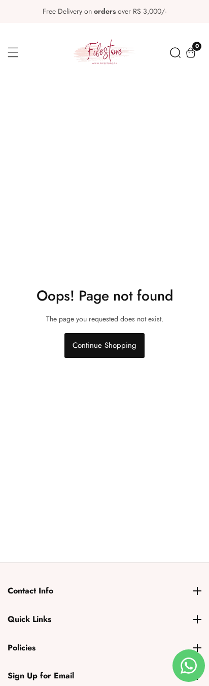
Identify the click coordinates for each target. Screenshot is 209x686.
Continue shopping (104, 345)
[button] (175, 53)
